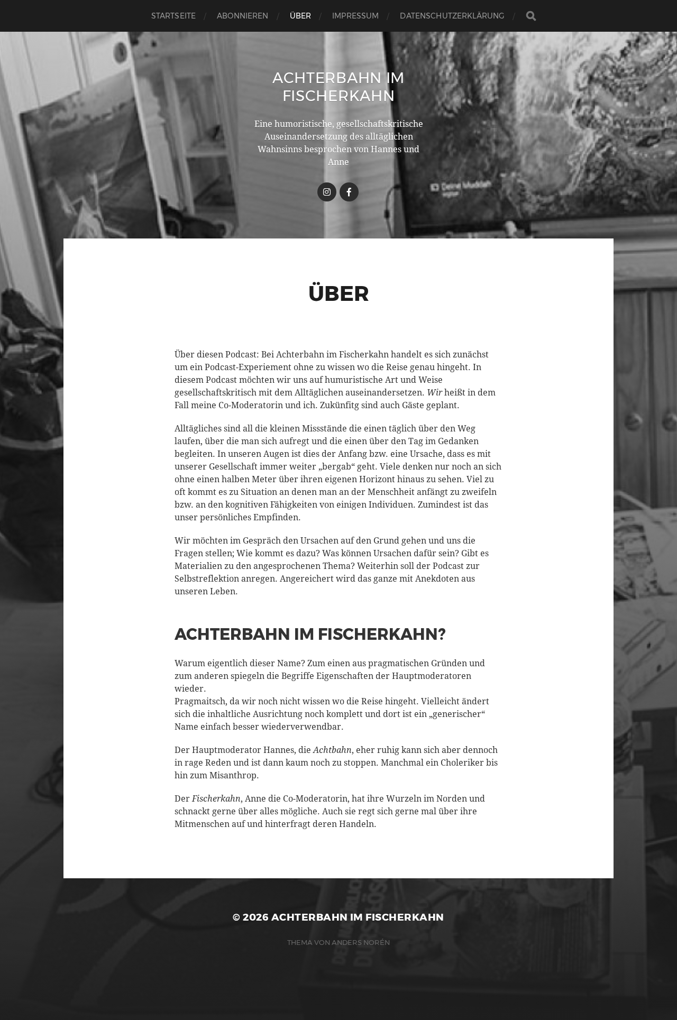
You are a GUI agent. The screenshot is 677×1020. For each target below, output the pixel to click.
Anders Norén (361, 942)
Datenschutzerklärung (452, 16)
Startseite (173, 16)
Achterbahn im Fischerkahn (338, 87)
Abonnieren (242, 16)
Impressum (355, 16)
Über (301, 16)
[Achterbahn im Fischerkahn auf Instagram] (326, 191)
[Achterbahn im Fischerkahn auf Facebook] (349, 191)
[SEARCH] (531, 16)
